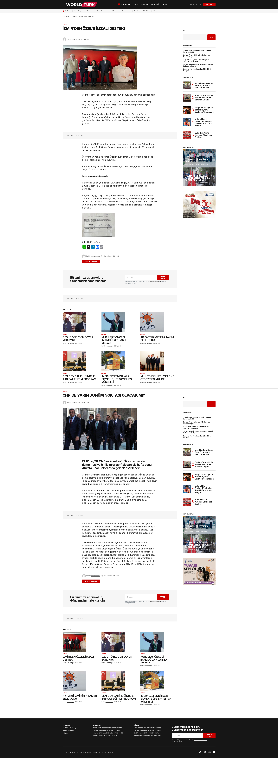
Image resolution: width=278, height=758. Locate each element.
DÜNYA (136, 725)
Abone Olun (162, 277)
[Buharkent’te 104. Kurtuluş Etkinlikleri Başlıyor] (187, 135)
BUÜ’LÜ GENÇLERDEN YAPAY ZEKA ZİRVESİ (107, 728)
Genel (65, 25)
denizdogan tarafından (192, 164)
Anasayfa (66, 16)
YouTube (68, 11)
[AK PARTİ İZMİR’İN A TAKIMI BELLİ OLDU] (158, 322)
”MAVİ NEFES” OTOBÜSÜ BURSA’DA (105, 735)
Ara (184, 30)
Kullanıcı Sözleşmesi (154, 281)
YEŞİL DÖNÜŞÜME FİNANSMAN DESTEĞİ (147, 728)
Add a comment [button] (92, 261)
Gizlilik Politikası (68, 730)
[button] (64, 4)
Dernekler (100, 11)
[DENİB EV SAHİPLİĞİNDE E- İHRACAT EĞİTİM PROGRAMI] (81, 361)
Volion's (110, 752)
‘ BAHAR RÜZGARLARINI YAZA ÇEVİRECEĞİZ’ (108, 733)
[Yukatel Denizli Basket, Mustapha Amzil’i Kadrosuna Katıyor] (187, 122)
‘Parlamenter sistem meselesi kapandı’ (147, 735)
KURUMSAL (66, 725)
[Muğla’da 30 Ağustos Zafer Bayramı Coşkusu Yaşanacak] (187, 110)
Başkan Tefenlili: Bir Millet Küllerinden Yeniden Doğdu (197, 56)
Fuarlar (136, 11)
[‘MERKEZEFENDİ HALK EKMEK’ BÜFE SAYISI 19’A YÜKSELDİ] (119, 361)
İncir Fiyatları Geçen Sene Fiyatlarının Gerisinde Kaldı (197, 51)
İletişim (65, 733)
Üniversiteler (126, 11)
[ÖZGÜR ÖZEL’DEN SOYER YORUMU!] (81, 322)
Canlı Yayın (78, 11)
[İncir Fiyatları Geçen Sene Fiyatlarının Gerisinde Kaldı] (187, 85)
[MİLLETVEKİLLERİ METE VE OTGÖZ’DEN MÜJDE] (158, 361)
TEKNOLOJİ (97, 725)
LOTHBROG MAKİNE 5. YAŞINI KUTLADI (106, 730)
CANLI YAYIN (209, 4)
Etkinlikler (146, 11)
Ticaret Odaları (112, 11)
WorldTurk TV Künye (70, 728)
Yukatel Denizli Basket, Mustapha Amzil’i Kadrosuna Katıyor (198, 65)
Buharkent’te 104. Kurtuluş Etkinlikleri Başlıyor (197, 70)
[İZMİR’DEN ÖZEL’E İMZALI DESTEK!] (81, 642)
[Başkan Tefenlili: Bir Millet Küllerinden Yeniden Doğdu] (187, 98)
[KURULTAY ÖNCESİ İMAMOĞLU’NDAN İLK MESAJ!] (119, 322)
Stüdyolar (156, 11)
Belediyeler (90, 11)
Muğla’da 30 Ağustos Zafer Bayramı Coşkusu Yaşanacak (196, 60)
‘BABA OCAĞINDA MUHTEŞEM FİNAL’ (146, 733)
